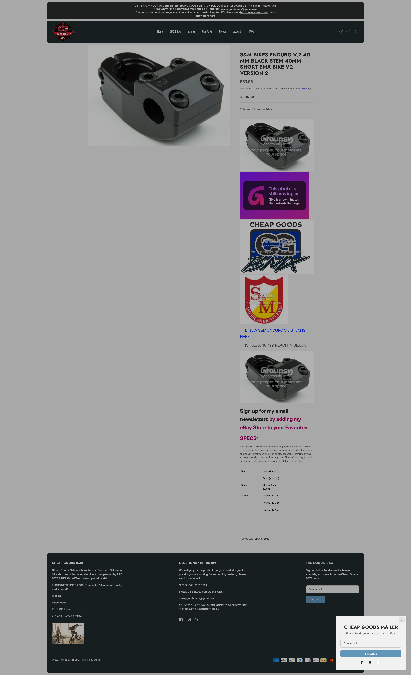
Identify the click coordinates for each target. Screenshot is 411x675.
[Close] (402, 620)
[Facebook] (362, 662)
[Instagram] (370, 662)
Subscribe (371, 653)
